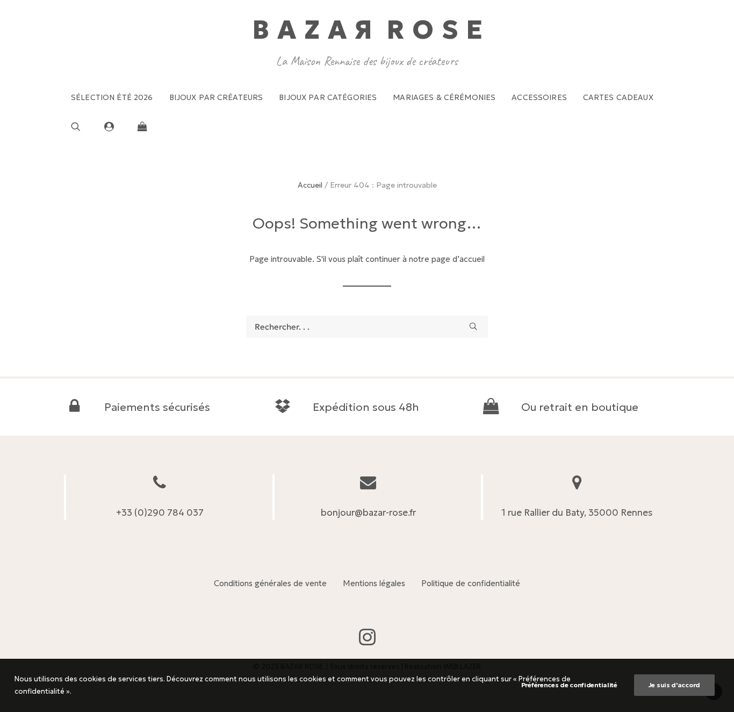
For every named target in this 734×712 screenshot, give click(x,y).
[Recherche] (367, 327)
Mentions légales (374, 583)
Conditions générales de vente (270, 583)
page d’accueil (458, 259)
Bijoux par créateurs (216, 97)
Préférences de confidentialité (569, 685)
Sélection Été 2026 (112, 97)
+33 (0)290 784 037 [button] (160, 512)
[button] (84, 126)
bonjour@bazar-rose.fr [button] (368, 512)
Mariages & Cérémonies (444, 97)
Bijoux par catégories (328, 97)
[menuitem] (112, 97)
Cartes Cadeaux (618, 97)
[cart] (139, 126)
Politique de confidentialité (470, 583)
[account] (114, 126)
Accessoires (539, 97)
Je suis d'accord (674, 685)
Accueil (310, 185)
